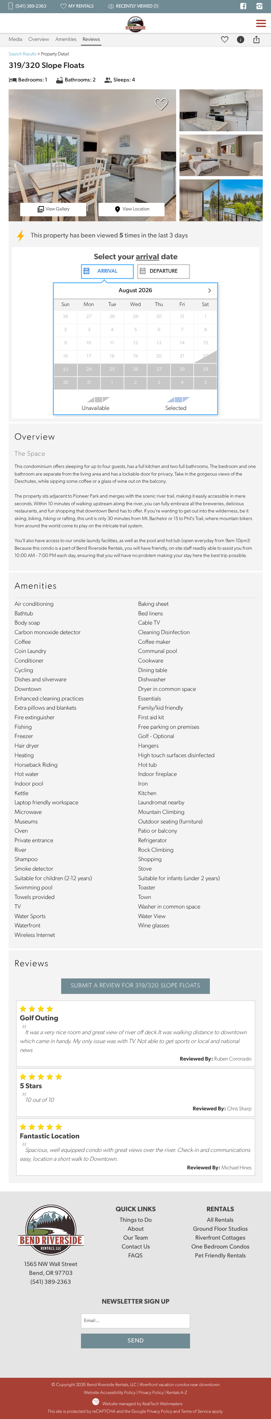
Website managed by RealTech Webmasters (142, 1404)
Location (136, 209)
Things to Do (136, 1220)
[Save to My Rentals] (225, 39)
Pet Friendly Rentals (220, 1256)
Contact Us (136, 1247)
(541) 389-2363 (50, 1282)
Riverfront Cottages (220, 1238)
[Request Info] (241, 39)
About (136, 1229)
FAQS (135, 1256)
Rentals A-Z (177, 1393)
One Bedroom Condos (220, 1247)
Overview (38, 39)
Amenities (66, 39)
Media (15, 39)
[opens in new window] (243, 7)
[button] (261, 34)
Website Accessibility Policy (110, 1393)
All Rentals (220, 1220)
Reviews (91, 39)
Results (22, 54)
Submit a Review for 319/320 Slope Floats (135, 986)
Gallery (57, 209)
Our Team (135, 1238)
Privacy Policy (151, 1393)
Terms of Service (196, 1411)
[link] (160, 107)
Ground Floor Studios (220, 1229)
